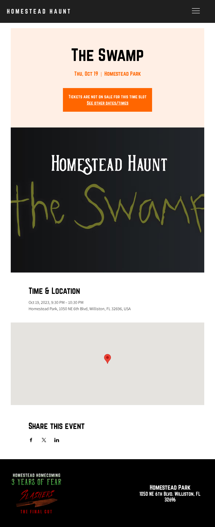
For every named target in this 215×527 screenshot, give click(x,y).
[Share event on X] (43, 440)
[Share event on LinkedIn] (56, 440)
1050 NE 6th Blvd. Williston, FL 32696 (170, 497)
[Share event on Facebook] (31, 440)
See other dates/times (107, 102)
